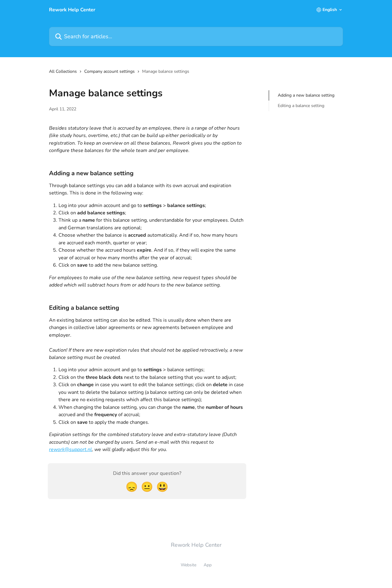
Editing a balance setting (301, 106)
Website (188, 565)
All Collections (63, 71)
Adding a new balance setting (306, 95)
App (208, 565)
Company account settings (109, 71)
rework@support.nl (70, 449)
